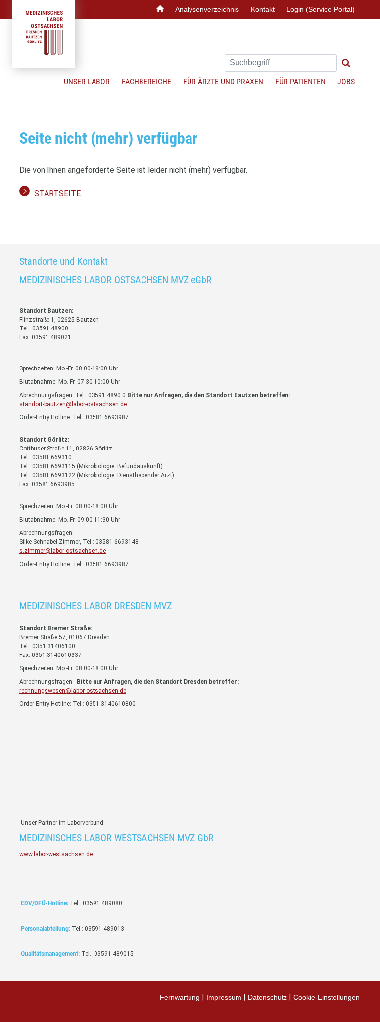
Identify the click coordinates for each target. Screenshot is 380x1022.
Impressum (223, 997)
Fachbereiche (146, 81)
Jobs (346, 81)
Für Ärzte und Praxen (223, 81)
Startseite (57, 193)
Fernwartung (180, 997)
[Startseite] (159, 9)
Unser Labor (87, 81)
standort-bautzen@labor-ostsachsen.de (73, 404)
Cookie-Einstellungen (326, 997)
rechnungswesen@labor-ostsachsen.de (72, 690)
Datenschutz (267, 997)
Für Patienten (300, 81)
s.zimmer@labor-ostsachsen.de (62, 550)
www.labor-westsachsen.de (56, 854)
